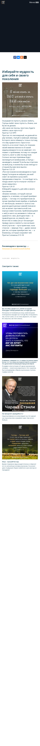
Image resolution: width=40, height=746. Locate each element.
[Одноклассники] (21, 57)
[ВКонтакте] (18, 57)
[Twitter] (25, 57)
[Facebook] (14, 57)
